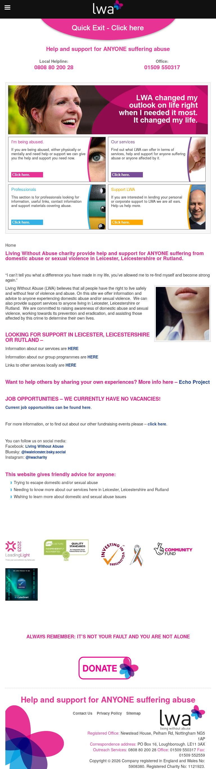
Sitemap (133, 713)
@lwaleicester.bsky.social (43, 451)
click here (157, 424)
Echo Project (194, 381)
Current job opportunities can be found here (48, 407)
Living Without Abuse (44, 446)
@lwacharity (36, 457)
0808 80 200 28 (53, 67)
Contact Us (82, 713)
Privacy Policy (109, 713)
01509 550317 (162, 67)
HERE (73, 348)
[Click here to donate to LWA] (108, 679)
